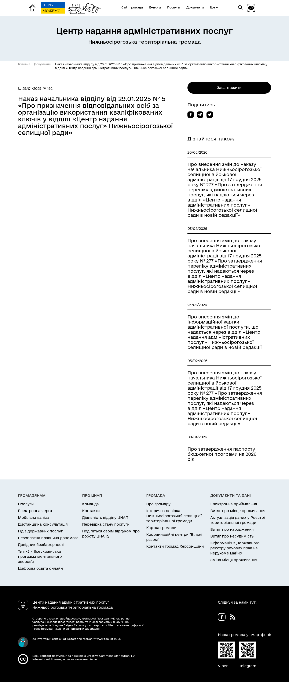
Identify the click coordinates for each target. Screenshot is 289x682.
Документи (42, 64)
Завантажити (229, 88)
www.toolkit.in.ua (108, 638)
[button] (251, 7)
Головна (24, 64)
